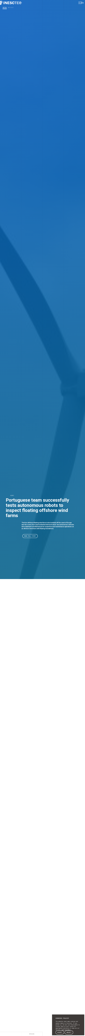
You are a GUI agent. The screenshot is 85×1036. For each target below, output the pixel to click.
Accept (59, 1032)
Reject (69, 1032)
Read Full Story (30, 536)
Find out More (66, 1030)
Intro (5, 7)
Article (10, 7)
